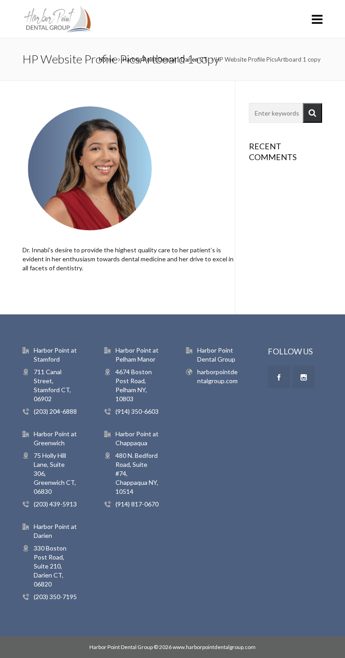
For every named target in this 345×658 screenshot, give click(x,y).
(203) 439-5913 (55, 504)
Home (107, 59)
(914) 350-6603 (137, 411)
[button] (312, 113)
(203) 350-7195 (55, 596)
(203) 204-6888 (55, 411)
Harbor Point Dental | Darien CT (165, 59)
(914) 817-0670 (137, 504)
